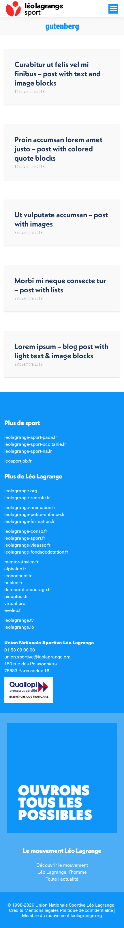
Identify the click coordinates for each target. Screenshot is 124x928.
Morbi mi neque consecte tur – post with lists (60, 285)
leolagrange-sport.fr (24, 537)
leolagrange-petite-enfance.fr (34, 514)
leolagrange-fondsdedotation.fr (36, 551)
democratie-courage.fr (27, 589)
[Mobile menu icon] (113, 9)
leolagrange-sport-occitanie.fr (35, 443)
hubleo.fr (13, 582)
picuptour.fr (16, 596)
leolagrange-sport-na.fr (28, 450)
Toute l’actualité (62, 878)
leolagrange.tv (19, 619)
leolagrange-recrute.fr (27, 497)
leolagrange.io (19, 626)
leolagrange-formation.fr (29, 520)
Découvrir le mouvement (62, 864)
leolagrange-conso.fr (25, 530)
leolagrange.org (20, 490)
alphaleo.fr (15, 568)
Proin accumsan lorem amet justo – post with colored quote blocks (58, 149)
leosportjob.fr (18, 460)
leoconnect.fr (18, 575)
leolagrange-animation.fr (29, 507)
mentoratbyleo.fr (21, 561)
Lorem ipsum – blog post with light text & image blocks (61, 350)
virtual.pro (14, 603)
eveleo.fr (13, 609)
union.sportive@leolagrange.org (37, 656)
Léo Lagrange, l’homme (62, 871)
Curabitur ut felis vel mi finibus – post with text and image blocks (57, 74)
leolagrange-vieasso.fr (27, 544)
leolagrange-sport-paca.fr (30, 436)
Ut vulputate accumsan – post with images (61, 219)
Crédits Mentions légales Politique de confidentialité (61, 910)
